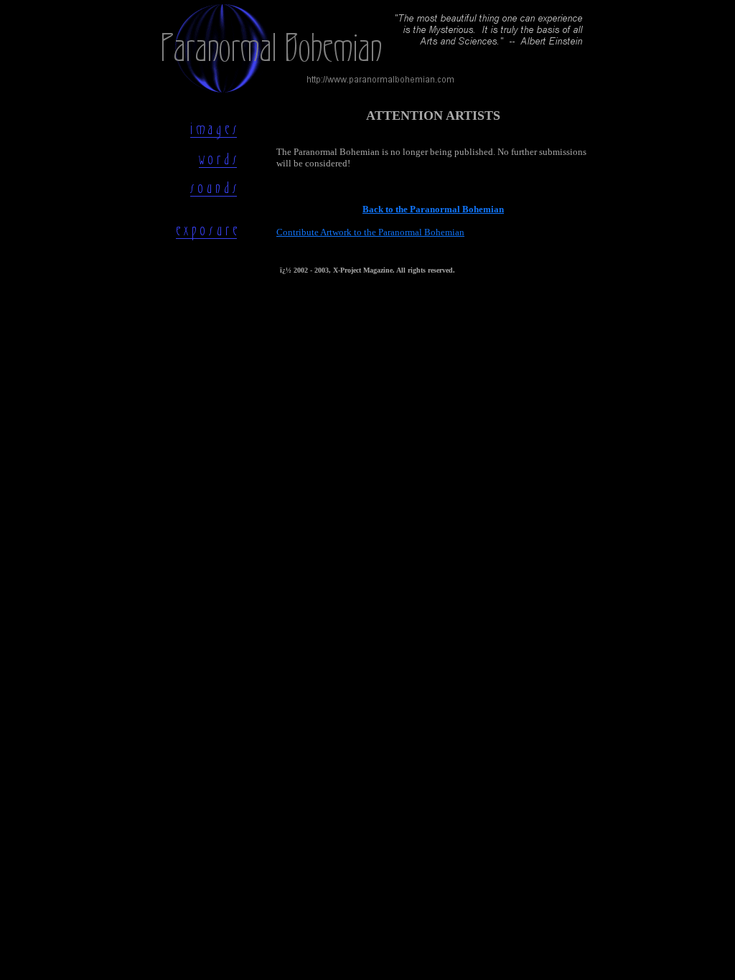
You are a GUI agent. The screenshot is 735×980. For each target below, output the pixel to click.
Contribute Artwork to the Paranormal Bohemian (370, 232)
